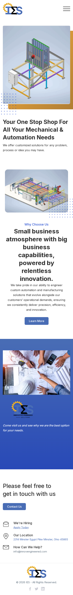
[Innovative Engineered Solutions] (12, 9)
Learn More (36, 321)
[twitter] (36, 589)
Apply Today (21, 527)
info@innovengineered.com (30, 551)
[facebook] (30, 589)
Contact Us (14, 506)
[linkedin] (43, 589)
